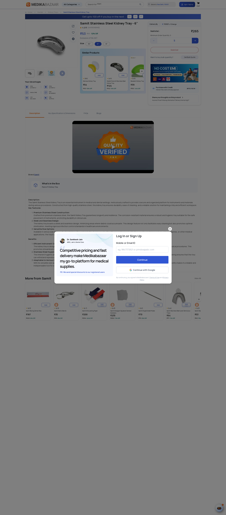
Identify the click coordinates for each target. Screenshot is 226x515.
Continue (142, 259)
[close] (170, 228)
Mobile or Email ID (125, 242)
